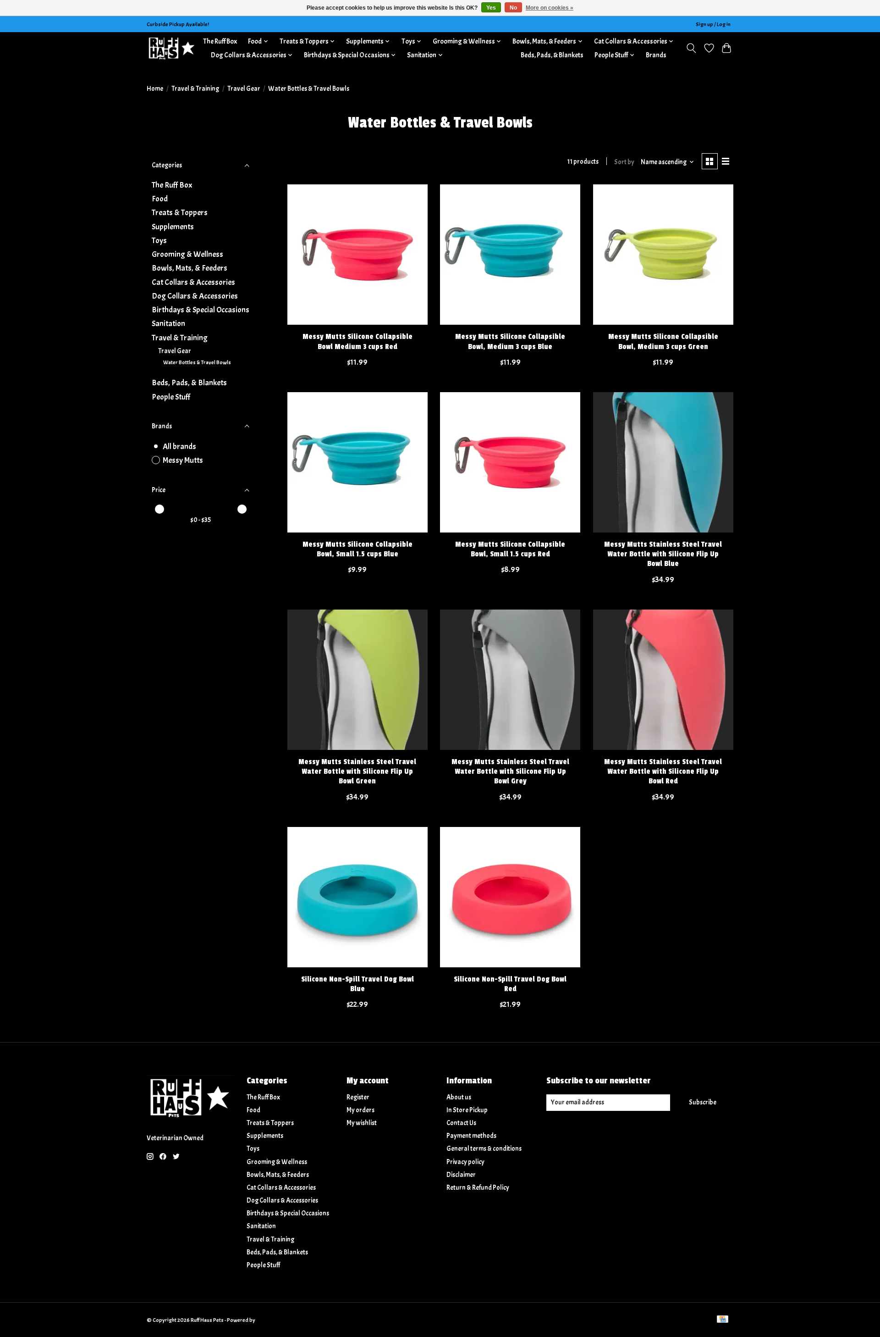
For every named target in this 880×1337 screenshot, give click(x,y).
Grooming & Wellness (187, 254)
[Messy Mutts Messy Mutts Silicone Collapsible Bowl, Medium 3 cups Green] (663, 254)
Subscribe (702, 1102)
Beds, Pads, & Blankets (552, 55)
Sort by (624, 162)
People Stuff (171, 397)
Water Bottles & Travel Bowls (197, 362)
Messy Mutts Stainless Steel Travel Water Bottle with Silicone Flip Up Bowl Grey (510, 771)
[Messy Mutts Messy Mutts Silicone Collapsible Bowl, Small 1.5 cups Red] (510, 462)
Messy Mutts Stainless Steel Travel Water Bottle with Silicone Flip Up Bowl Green (357, 771)
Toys (159, 240)
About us (458, 1097)
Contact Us (461, 1123)
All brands (179, 446)
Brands (656, 55)
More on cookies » (549, 8)
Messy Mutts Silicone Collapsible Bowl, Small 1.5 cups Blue (357, 549)
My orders (360, 1110)
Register (357, 1097)
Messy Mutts (183, 460)
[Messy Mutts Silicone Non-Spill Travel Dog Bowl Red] (510, 897)
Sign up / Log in (713, 24)
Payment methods (471, 1136)
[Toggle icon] (691, 48)
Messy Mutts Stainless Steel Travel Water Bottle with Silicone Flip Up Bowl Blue (663, 554)
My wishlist (361, 1123)
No (513, 8)
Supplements (173, 227)
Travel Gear (243, 88)
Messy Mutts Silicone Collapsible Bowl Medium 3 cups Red (357, 341)
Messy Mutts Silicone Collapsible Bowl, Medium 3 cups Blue (510, 341)
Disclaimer (461, 1175)
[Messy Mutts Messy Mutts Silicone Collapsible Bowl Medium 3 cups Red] (357, 254)
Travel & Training (195, 88)
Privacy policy (465, 1162)
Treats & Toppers (180, 212)
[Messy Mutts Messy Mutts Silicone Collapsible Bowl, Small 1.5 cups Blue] (357, 462)
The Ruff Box (220, 41)
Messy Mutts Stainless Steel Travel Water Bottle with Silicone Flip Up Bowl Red (663, 771)
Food (160, 199)
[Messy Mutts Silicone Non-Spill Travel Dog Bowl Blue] (357, 897)
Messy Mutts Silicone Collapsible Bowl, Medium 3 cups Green (663, 341)
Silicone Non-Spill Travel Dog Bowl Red (510, 984)
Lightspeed (269, 1320)
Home (155, 88)
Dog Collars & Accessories (195, 296)
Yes (491, 8)
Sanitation (168, 323)
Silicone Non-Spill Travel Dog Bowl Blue (357, 984)
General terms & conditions (484, 1148)
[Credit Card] (722, 1320)
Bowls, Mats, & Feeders (189, 268)
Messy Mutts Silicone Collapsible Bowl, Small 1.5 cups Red (510, 549)
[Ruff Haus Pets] (172, 48)
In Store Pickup (467, 1110)
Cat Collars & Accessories (193, 282)
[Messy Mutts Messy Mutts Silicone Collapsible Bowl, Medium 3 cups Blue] (510, 254)
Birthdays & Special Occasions (200, 310)
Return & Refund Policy (477, 1187)
